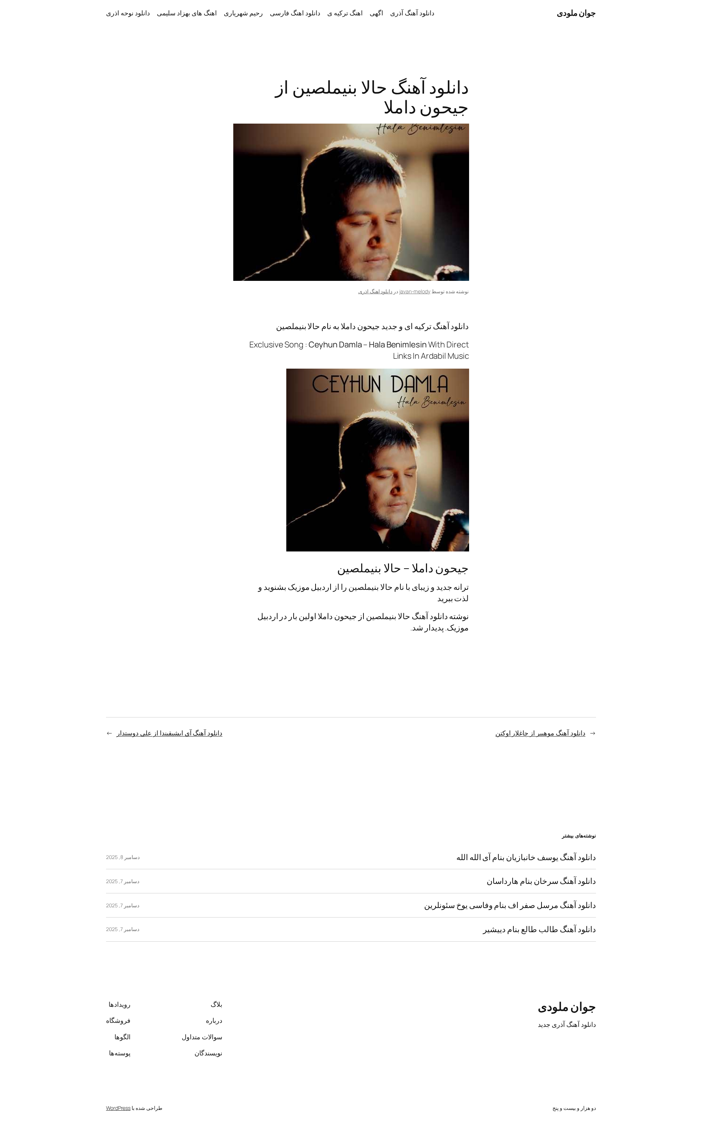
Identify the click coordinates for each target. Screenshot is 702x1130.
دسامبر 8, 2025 (123, 857)
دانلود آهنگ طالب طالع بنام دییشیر (539, 929)
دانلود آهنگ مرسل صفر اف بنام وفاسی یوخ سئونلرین (510, 905)
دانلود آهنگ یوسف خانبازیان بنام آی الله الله (526, 857)
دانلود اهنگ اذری (375, 291)
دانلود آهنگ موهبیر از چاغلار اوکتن (540, 732)
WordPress (118, 1107)
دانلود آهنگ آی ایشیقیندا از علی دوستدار (169, 732)
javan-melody (414, 291)
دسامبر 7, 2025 (122, 881)
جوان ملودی (576, 12)
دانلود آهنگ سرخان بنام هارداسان (541, 881)
